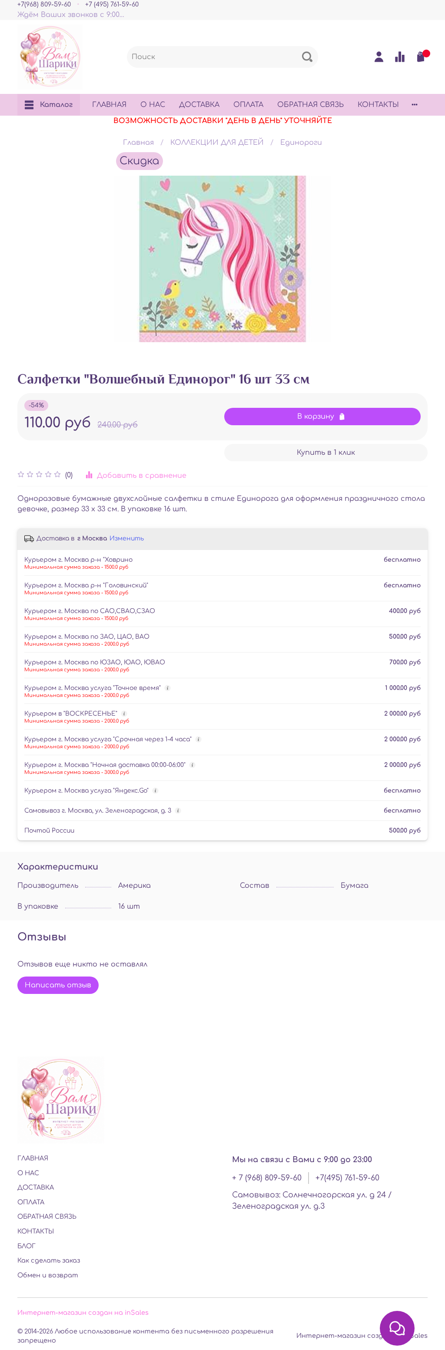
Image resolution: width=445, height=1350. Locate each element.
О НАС (152, 105)
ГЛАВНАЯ (109, 105)
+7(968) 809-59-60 (44, 4)
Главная (138, 143)
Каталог (56, 105)
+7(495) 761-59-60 (347, 1177)
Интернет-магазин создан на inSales (83, 1312)
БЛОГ (26, 1246)
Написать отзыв (58, 985)
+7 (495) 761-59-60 (112, 4)
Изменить (127, 538)
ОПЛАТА (248, 105)
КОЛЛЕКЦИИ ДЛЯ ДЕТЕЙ (217, 143)
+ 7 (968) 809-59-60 (267, 1177)
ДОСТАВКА (199, 105)
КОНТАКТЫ (378, 105)
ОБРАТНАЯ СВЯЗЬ (310, 105)
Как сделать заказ (48, 1260)
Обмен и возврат (47, 1275)
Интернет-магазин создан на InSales (362, 1335)
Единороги (301, 143)
